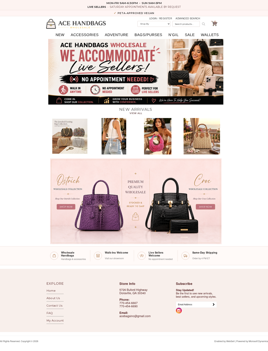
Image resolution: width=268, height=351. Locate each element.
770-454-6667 (128, 303)
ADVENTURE (116, 35)
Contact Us (54, 305)
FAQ (49, 313)
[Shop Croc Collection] (179, 201)
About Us (53, 298)
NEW (60, 35)
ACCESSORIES (85, 35)
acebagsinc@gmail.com (135, 316)
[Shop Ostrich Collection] (93, 201)
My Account (55, 320)
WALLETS (210, 35)
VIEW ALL (136, 113)
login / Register (160, 18)
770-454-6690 (128, 306)
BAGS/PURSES (148, 35)
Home (51, 290)
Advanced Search (188, 18)
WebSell (230, 341)
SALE (190, 35)
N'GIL (173, 35)
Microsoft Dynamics (258, 341)
